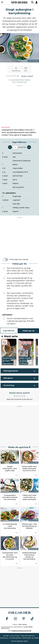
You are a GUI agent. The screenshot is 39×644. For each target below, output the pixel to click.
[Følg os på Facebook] (7, 619)
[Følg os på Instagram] (15, 619)
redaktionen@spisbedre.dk (21, 631)
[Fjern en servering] (10, 147)
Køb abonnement (28, 636)
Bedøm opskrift (27, 76)
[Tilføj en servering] (29, 147)
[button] (8, 352)
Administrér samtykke (30, 638)
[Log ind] (36, 2)
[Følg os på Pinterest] (24, 619)
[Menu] (4, 2)
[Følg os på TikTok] (32, 619)
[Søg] (32, 2)
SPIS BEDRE (19, 2)
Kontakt (6, 636)
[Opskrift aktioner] (16, 475)
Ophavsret (4, 638)
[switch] (5, 259)
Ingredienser (9, 331)
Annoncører (15, 636)
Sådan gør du (28, 331)
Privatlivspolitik (15, 638)
